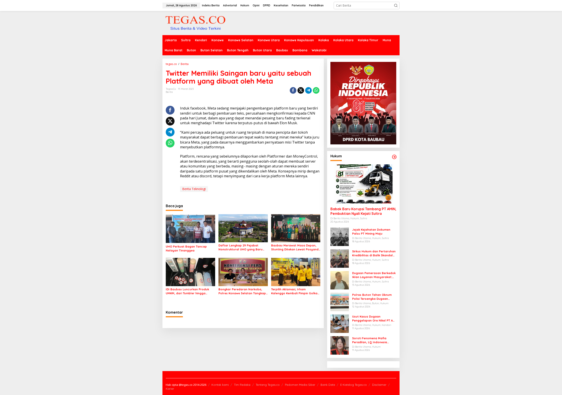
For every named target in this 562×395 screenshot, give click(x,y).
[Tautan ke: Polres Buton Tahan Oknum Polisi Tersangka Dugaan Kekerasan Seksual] (339, 302)
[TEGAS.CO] (195, 23)
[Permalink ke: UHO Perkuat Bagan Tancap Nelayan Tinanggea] (190, 228)
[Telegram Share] (308, 90)
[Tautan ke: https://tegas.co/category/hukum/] (394, 157)
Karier (170, 388)
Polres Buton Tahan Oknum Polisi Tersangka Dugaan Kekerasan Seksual (372, 297)
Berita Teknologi (194, 189)
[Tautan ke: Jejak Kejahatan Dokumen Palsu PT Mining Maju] (339, 236)
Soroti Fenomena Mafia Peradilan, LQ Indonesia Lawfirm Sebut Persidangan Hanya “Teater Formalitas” (372, 340)
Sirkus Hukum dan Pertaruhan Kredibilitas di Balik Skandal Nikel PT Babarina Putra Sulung (374, 253)
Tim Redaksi (242, 384)
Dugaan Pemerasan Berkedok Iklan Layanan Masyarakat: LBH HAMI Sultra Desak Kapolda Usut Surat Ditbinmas (374, 275)
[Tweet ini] (300, 90)
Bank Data (328, 384)
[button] (396, 5)
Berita (169, 91)
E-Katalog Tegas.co (353, 384)
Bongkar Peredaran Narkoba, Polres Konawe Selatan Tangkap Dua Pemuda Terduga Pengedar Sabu (242, 291)
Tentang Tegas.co (268, 384)
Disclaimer (379, 384)
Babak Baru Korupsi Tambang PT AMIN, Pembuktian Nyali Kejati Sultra (363, 211)
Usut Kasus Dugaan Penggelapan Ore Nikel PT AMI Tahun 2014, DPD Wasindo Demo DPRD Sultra (374, 318)
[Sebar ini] (293, 90)
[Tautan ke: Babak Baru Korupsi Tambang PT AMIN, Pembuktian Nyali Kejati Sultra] (363, 183)
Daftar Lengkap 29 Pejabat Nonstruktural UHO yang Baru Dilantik (240, 247)
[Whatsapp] (316, 90)
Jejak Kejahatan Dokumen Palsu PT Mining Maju (371, 231)
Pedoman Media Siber (300, 384)
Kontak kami (220, 384)
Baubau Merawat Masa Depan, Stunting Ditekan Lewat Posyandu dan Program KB (295, 247)
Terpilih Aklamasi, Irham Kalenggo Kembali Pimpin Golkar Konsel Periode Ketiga (295, 291)
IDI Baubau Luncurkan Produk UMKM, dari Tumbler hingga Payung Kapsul (187, 291)
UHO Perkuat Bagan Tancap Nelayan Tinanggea (186, 248)
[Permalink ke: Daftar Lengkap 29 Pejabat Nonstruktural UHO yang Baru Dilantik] (243, 228)
